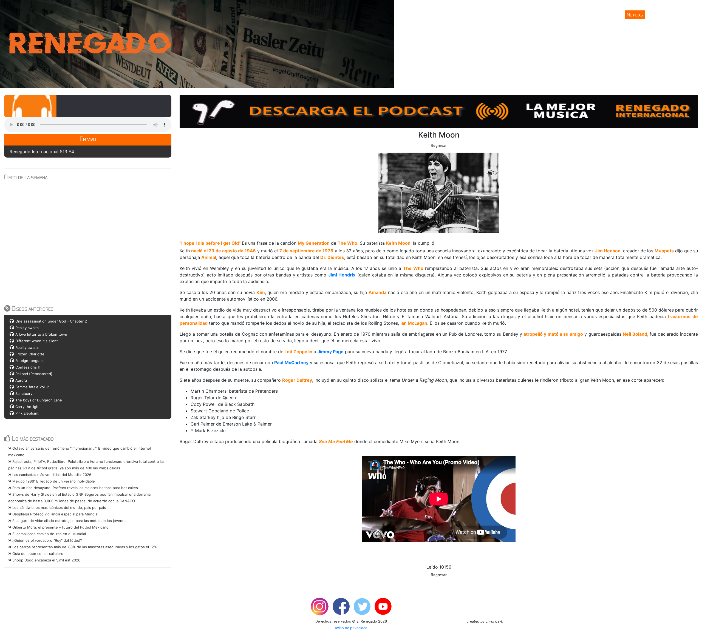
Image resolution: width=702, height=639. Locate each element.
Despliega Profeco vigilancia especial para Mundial (54, 514)
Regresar (439, 145)
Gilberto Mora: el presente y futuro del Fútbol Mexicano (60, 527)
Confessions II (27, 367)
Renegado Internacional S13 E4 (42, 151)
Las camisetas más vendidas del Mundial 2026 (51, 474)
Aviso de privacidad (351, 628)
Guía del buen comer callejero (37, 553)
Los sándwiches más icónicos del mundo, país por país (58, 507)
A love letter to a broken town (41, 334)
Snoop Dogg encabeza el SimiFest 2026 (45, 560)
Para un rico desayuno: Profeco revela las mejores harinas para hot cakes (74, 488)
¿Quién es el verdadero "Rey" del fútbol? (46, 540)
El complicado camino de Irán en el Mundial (48, 534)
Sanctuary (23, 393)
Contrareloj (659, 14)
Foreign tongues (29, 360)
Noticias (635, 14)
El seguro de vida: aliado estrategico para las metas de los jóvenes (68, 520)
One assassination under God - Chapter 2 (51, 321)
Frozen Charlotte (29, 354)
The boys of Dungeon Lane (38, 400)
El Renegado (366, 621)
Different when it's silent (36, 341)
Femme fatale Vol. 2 (32, 387)
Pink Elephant (27, 413)
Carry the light (27, 406)
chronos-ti (494, 621)
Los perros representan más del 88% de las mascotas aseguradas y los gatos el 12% (84, 547)
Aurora (21, 380)
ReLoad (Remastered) (33, 374)
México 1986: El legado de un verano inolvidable (53, 481)
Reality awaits (27, 328)
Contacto (686, 14)
